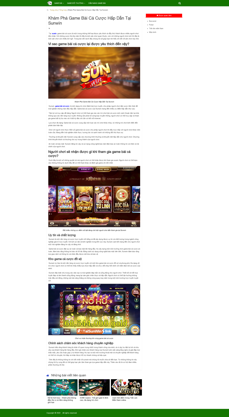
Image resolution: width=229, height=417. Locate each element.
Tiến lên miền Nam (156, 28)
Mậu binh (152, 32)
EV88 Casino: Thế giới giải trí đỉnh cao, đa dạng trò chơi (94, 399)
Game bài (58, 3)
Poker (151, 25)
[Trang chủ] (50, 3)
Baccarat (152, 21)
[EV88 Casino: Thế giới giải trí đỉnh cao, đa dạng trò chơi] (94, 381)
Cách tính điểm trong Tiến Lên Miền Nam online (124, 399)
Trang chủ (53, 10)
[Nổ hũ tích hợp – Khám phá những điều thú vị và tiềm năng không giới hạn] (62, 381)
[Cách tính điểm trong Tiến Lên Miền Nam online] (126, 381)
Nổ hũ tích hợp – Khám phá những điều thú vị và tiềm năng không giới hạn (62, 400)
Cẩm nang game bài (97, 3)
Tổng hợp (63, 10)
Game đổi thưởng (75, 3)
